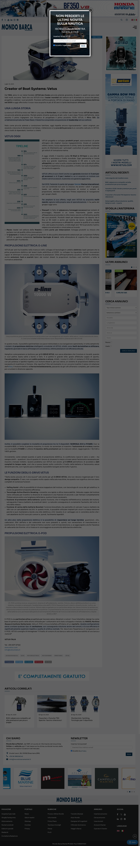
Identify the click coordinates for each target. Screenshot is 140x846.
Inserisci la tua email (61, 36)
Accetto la (63, 45)
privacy (67, 45)
